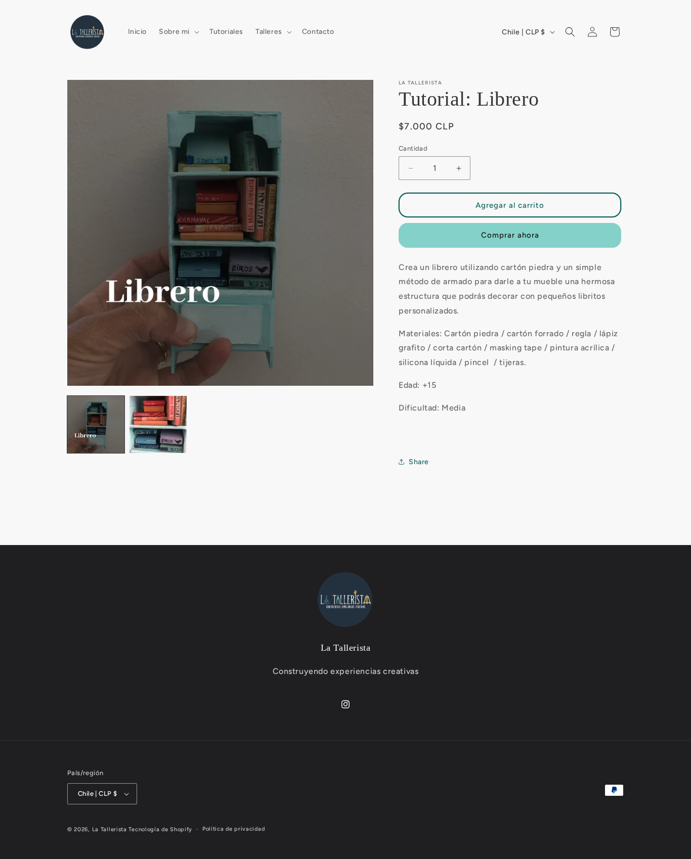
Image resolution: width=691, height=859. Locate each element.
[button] (178, 31)
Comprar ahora (510, 235)
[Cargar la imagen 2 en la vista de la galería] (158, 424)
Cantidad (413, 148)
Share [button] (419, 462)
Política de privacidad (233, 829)
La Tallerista (109, 829)
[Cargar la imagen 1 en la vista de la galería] (95, 424)
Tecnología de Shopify (160, 829)
